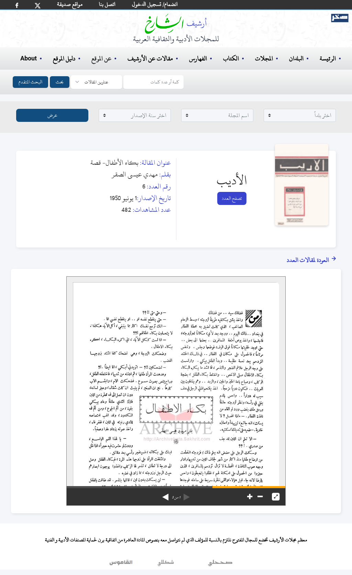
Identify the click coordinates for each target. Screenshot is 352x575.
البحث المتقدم (30, 82)
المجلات (264, 58)
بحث (60, 82)
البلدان (296, 58)
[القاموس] (122, 564)
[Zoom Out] (260, 496)
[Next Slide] (165, 495)
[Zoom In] (249, 496)
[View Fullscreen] (275, 496)
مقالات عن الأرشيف (150, 58)
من (176, 497)
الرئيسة (328, 58)
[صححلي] (220, 564)
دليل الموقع (64, 58)
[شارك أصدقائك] (17, 5)
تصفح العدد (232, 198)
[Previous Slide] (187, 495)
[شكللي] (166, 564)
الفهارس (198, 58)
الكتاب (231, 58)
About (28, 59)
